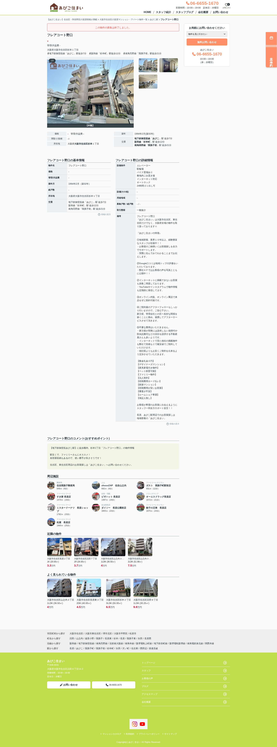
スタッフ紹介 (163, 12)
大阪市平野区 (120, 633)
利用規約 (130, 734)
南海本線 (130, 643)
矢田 (140, 638)
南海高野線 (140, 145)
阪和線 (137, 141)
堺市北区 (107, 633)
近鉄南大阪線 (116, 643)
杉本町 (146, 141)
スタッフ (146, 670)
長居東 (108, 638)
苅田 (72, 638)
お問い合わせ (220, 12)
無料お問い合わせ (207, 42)
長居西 (147, 638)
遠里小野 (90, 638)
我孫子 (99, 638)
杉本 (69, 49)
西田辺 (143, 648)
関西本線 (209, 643)
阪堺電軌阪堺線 (177, 643)
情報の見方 (106, 214)
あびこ (155, 138)
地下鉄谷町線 (161, 643)
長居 (122, 638)
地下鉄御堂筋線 (142, 138)
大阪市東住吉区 (93, 633)
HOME (147, 12)
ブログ (145, 686)
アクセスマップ (149, 694)
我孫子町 (89, 648)
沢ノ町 (125, 648)
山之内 (80, 638)
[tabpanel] (158, 73)
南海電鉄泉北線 (195, 643)
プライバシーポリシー (149, 734)
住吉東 (134, 648)
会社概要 (203, 12)
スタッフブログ (185, 12)
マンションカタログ (111, 734)
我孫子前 (152, 145)
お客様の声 (147, 678)
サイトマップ (170, 734)
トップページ (148, 662)
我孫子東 (131, 638)
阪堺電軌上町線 (144, 643)
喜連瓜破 (153, 648)
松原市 (133, 633)
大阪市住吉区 (60, 49)
